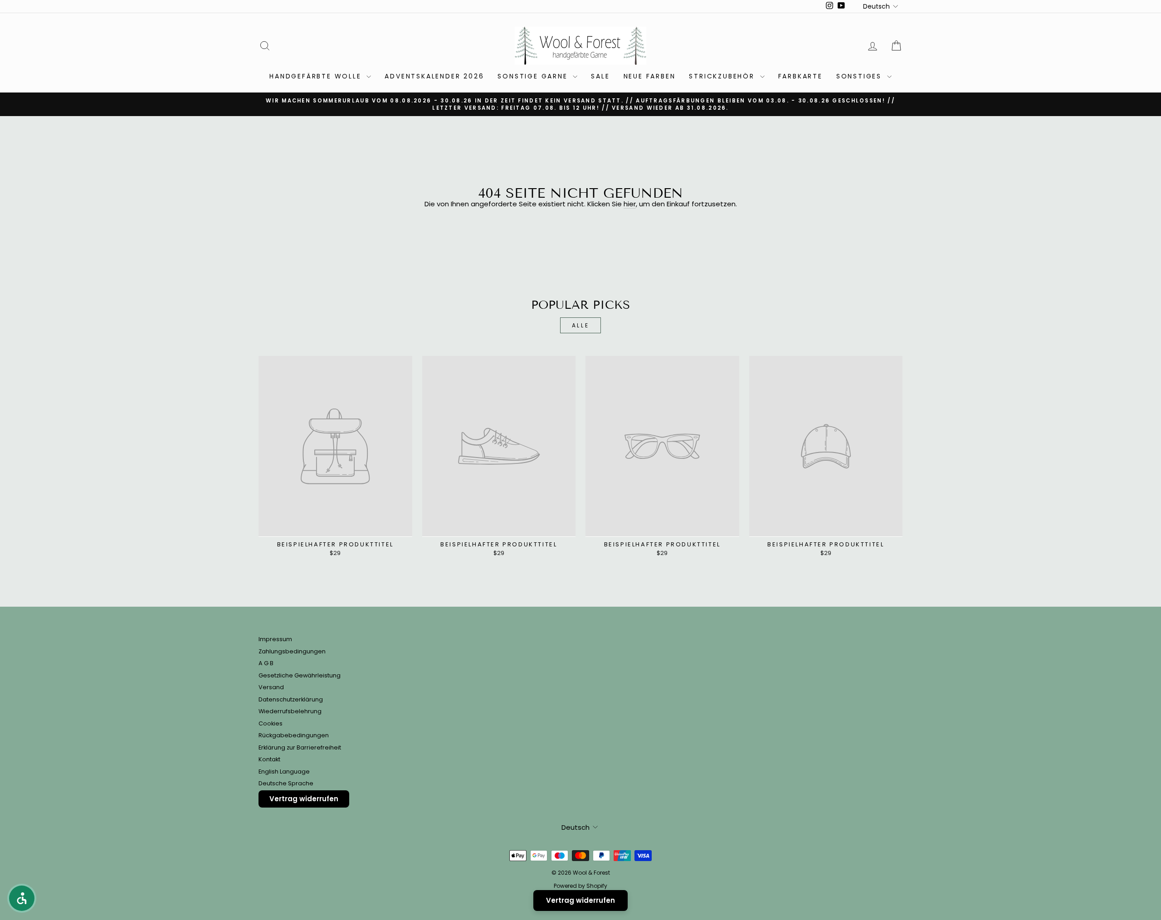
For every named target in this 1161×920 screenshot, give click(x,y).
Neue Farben (650, 76)
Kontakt (269, 759)
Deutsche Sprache (286, 783)
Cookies (271, 723)
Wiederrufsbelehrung (290, 711)
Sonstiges (860, 76)
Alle (580, 325)
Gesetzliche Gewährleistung (300, 675)
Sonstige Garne (534, 76)
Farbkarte (800, 76)
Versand (271, 687)
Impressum (275, 639)
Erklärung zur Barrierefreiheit (300, 747)
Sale (600, 76)
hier (630, 204)
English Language (284, 771)
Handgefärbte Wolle (316, 76)
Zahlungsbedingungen (292, 651)
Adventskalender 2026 (434, 76)
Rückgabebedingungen (294, 735)
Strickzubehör (723, 76)
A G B (266, 663)
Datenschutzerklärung (291, 699)
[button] (21, 898)
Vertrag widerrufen (303, 798)
